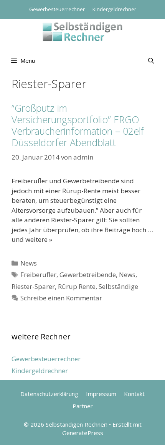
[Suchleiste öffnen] (151, 60)
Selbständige (118, 286)
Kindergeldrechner (114, 9)
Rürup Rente (77, 286)
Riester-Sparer (33, 286)
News (28, 263)
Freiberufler (38, 274)
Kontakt (134, 394)
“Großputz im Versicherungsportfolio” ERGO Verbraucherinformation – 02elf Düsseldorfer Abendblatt (78, 125)
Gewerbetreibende (87, 274)
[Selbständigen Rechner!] (82, 30)
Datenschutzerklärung (49, 394)
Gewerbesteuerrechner (57, 9)
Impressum (101, 394)
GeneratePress (82, 433)
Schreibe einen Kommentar (61, 297)
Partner (83, 406)
